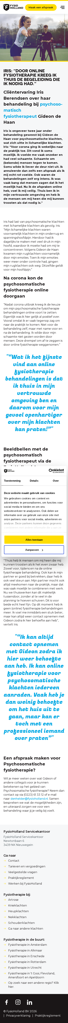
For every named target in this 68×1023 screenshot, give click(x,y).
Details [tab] (34, 480)
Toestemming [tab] (12, 480)
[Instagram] (18, 1002)
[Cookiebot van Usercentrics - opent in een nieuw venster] (49, 471)
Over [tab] (56, 480)
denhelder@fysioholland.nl (29, 798)
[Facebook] (6, 1002)
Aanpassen (32, 549)
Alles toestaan (34, 539)
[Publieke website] (13, 7)
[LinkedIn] (29, 1002)
